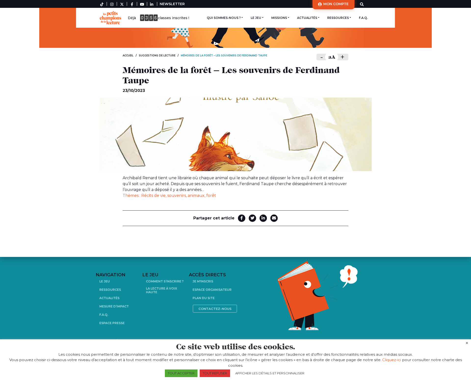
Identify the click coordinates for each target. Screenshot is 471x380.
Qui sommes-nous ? (224, 18)
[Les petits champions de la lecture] (111, 18)
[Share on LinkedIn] (263, 218)
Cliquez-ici (391, 359)
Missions (279, 18)
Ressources (338, 18)
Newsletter (172, 4)
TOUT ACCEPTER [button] (181, 373)
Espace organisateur (212, 289)
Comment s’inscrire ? (164, 281)
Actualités (307, 18)
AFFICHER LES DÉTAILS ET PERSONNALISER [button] (269, 373)
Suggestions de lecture (157, 55)
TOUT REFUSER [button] (215, 373)
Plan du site (204, 298)
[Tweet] (252, 218)
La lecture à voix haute (161, 290)
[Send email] (274, 218)
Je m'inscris (203, 281)
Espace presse (112, 323)
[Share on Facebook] (241, 218)
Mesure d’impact (114, 306)
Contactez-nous (215, 309)
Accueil (128, 55)
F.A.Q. (363, 18)
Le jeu (256, 18)
